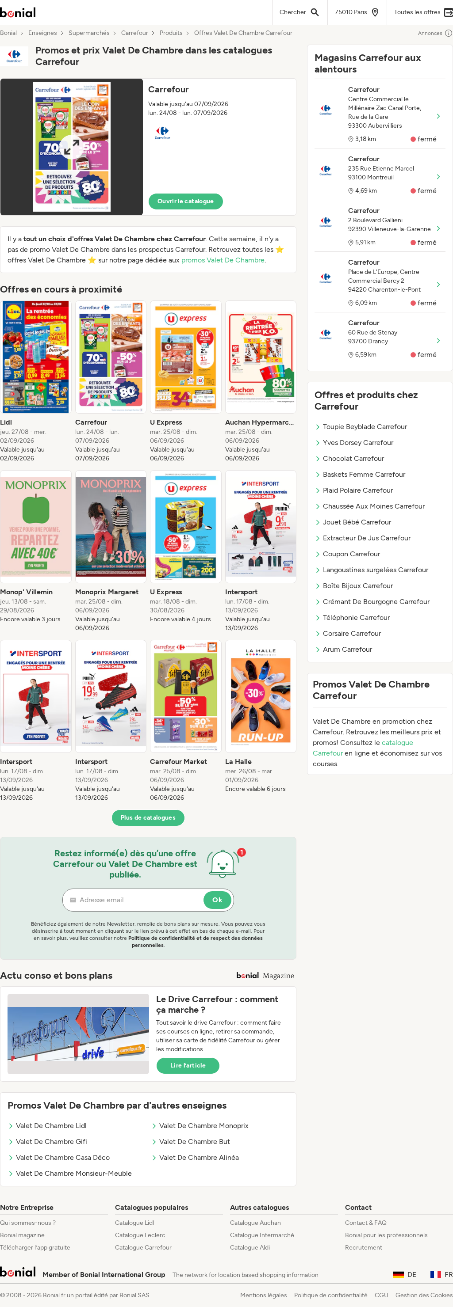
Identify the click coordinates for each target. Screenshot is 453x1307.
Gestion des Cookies (424, 1295)
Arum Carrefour (347, 649)
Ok (217, 900)
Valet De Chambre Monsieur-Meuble (74, 1173)
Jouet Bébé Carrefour (357, 522)
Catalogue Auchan (255, 1223)
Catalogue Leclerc (140, 1235)
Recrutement (363, 1247)
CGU (381, 1295)
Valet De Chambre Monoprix (204, 1125)
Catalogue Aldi (250, 1247)
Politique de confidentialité (331, 1295)
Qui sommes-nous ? (28, 1223)
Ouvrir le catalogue (185, 201)
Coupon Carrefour (351, 554)
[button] (148, 147)
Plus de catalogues (148, 817)
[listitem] (36, 381)
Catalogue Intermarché (262, 1235)
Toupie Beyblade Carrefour (365, 426)
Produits (171, 33)
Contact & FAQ (366, 1223)
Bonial (8, 33)
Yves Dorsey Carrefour (358, 442)
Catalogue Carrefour (143, 1247)
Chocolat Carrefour (353, 458)
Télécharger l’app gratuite (35, 1247)
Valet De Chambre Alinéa (199, 1157)
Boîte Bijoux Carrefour (358, 585)
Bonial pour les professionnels (386, 1235)
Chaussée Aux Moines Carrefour (374, 506)
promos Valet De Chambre (223, 260)
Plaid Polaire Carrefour (358, 490)
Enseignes (42, 33)
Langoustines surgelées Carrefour (375, 570)
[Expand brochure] (71, 147)
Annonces (430, 33)
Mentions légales (263, 1295)
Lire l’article (188, 1065)
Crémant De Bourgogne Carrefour (376, 601)
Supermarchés (89, 33)
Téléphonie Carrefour (356, 617)
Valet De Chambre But (194, 1141)
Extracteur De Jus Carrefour (367, 538)
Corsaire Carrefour (352, 633)
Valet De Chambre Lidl (51, 1125)
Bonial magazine (22, 1235)
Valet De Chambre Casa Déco (63, 1157)
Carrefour (134, 33)
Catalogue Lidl (134, 1223)
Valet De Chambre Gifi (51, 1141)
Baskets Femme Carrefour (364, 474)
